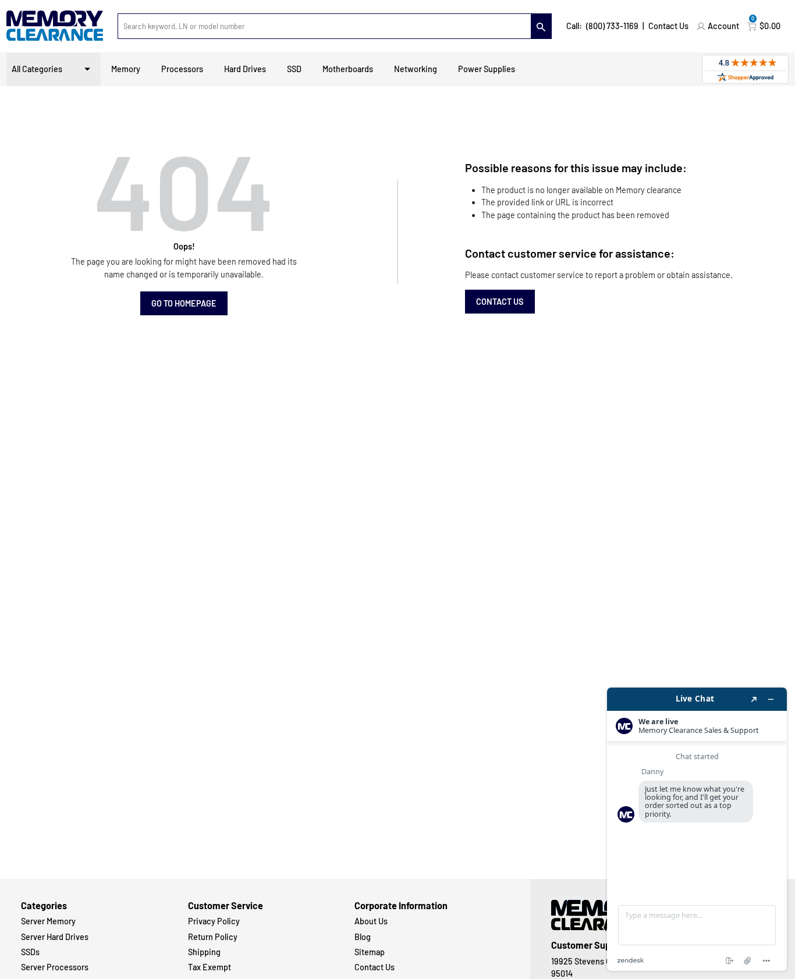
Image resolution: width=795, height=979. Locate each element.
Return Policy (212, 937)
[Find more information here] (697, 829)
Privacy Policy (214, 921)
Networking (415, 69)
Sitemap (369, 952)
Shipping (204, 952)
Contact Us (668, 26)
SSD (294, 69)
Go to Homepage (184, 303)
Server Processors (54, 967)
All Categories (37, 69)
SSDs (30, 952)
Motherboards (347, 69)
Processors (182, 69)
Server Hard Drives (54, 937)
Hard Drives (245, 69)
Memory (125, 69)
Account (723, 26)
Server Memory (48, 921)
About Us (371, 921)
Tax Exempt (209, 967)
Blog (362, 937)
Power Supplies (486, 69)
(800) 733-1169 (612, 26)
